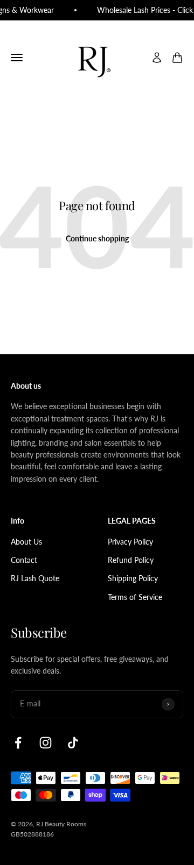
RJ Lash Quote (35, 578)
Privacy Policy (130, 541)
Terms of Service (135, 597)
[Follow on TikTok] (73, 742)
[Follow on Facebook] (18, 742)
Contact (24, 559)
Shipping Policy (133, 578)
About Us (26, 541)
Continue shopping (97, 238)
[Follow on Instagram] (45, 742)
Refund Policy (131, 559)
